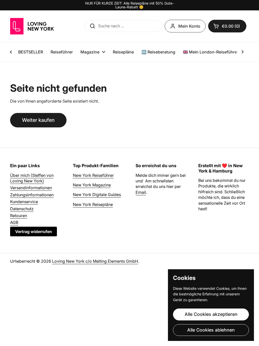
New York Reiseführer (93, 175)
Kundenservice (24, 201)
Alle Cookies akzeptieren (211, 314)
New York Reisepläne (93, 204)
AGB (14, 222)
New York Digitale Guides (97, 194)
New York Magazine (92, 184)
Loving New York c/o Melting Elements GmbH (95, 261)
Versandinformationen (31, 187)
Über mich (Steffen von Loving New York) (32, 178)
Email (141, 192)
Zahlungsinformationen (32, 194)
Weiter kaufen (38, 120)
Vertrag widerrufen (33, 231)
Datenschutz (22, 208)
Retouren (18, 215)
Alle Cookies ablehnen (211, 330)
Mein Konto (189, 26)
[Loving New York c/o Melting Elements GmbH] (32, 26)
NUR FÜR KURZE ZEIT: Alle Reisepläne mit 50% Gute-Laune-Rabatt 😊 (129, 5)
